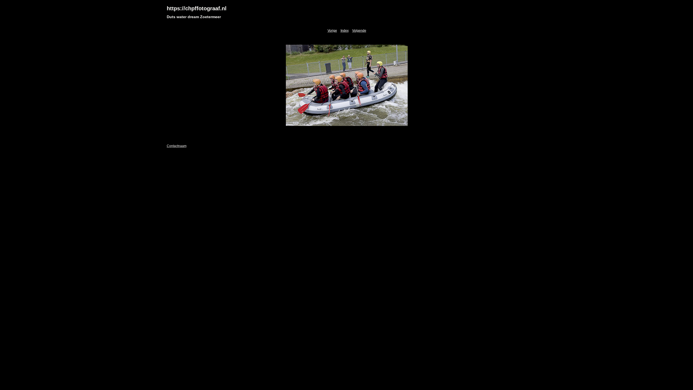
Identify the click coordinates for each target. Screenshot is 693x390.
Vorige (332, 30)
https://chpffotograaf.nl (197, 8)
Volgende (359, 30)
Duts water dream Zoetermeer (194, 17)
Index (345, 30)
